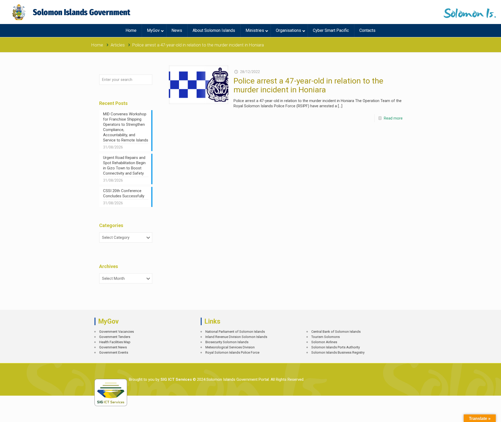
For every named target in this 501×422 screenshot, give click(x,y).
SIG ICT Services (175, 379)
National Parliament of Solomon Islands (235, 332)
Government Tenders (114, 337)
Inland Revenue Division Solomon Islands (236, 337)
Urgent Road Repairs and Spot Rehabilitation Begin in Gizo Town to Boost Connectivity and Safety (124, 165)
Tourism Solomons (325, 337)
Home (97, 45)
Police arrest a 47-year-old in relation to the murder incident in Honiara (308, 85)
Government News (113, 347)
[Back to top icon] (478, 414)
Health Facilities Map (114, 342)
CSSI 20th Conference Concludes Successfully (123, 193)
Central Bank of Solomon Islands (336, 332)
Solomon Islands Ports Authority (335, 347)
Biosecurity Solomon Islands (226, 342)
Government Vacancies (116, 332)
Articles (118, 45)
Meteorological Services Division (230, 347)
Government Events (113, 352)
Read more (393, 118)
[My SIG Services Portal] (72, 12)
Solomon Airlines (324, 342)
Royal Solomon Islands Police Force (232, 352)
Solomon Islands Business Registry (338, 352)
